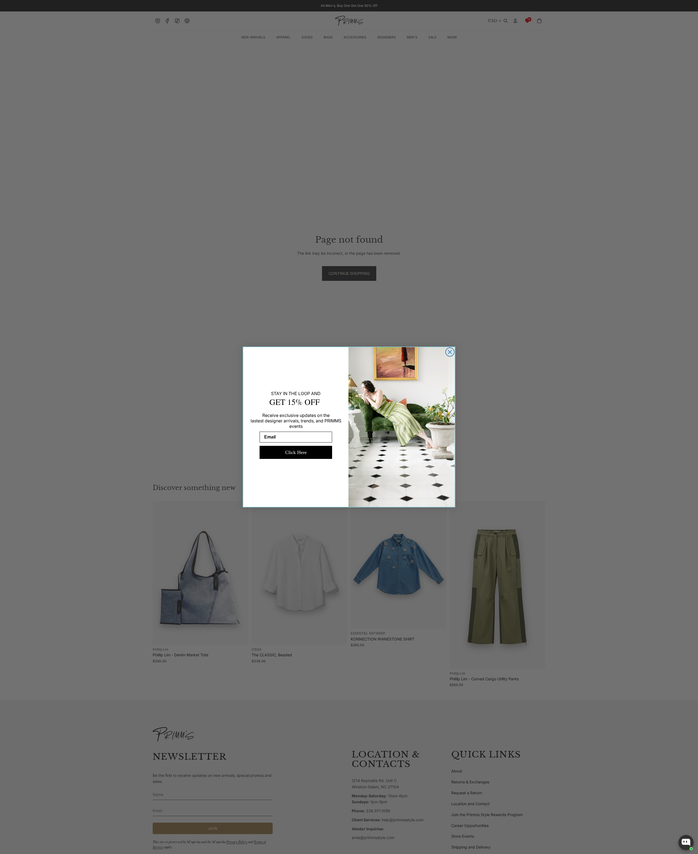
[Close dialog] (450, 352)
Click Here (296, 452)
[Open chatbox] (686, 842)
